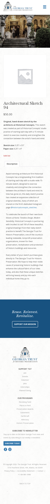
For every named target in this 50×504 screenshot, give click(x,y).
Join (25, 373)
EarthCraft (25, 416)
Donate (25, 376)
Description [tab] (12, 164)
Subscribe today (12, 443)
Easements (25, 412)
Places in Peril (25, 405)
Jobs (25, 383)
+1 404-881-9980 (24, 474)
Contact (40, 471)
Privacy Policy (9, 471)
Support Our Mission (25, 324)
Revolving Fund (25, 402)
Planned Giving (25, 390)
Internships (25, 387)
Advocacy (25, 419)
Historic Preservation (25, 423)
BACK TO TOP (25, 483)
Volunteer (25, 380)
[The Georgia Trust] (17, 6)
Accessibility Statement (26, 471)
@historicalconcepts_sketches (24, 207)
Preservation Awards (25, 409)
